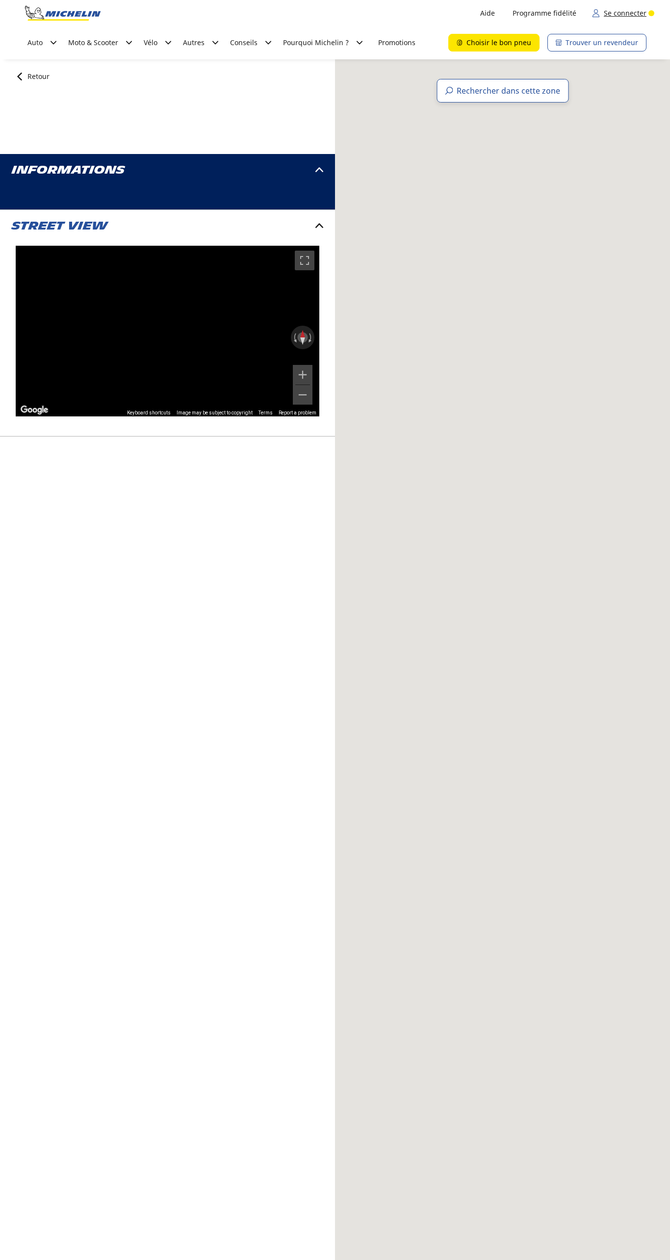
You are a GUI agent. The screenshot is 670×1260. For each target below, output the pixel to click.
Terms (265, 412)
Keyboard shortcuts (149, 412)
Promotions (396, 42)
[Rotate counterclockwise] (294, 337)
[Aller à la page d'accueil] (63, 13)
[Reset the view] (303, 337)
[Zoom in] (302, 375)
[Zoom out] (302, 395)
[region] (167, 331)
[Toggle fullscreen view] (304, 260)
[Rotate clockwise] (311, 337)
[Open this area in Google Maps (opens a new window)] (34, 410)
